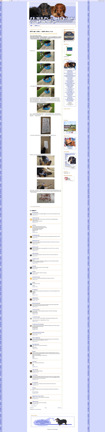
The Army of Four (35, 309)
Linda (33, 225)
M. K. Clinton (34, 382)
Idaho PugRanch (34, 344)
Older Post (59, 407)
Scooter (33, 361)
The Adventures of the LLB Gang (37, 324)
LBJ (32, 282)
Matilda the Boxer (35, 240)
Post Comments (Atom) (37, 409)
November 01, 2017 (35, 372)
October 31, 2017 (35, 222)
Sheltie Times (34, 369)
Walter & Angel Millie (35, 337)
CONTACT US (37, 25)
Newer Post (32, 407)
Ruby (33, 351)
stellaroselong (34, 253)
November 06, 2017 (35, 398)
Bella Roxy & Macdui (35, 303)
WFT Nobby (34, 289)
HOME (31, 25)
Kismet (33, 266)
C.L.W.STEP (34, 375)
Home (46, 407)
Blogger (56, 429)
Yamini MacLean (34, 258)
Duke (33, 271)
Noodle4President (35, 235)
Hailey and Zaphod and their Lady (37, 332)
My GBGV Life (34, 212)
